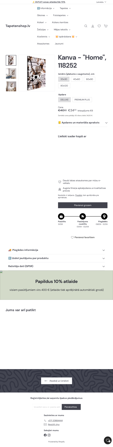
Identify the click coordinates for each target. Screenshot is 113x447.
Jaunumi (59, 43)
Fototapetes (59, 15)
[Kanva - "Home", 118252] (82, 150)
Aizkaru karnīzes (60, 22)
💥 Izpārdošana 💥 (65, 36)
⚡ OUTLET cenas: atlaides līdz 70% (48, 2)
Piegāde (78, 195)
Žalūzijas (41, 29)
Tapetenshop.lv (18, 26)
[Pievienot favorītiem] (103, 145)
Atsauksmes (43, 43)
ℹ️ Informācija (44, 8)
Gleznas (41, 15)
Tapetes (64, 8)
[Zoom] (37, 73)
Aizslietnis (42, 36)
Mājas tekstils (61, 29)
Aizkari (40, 22)
